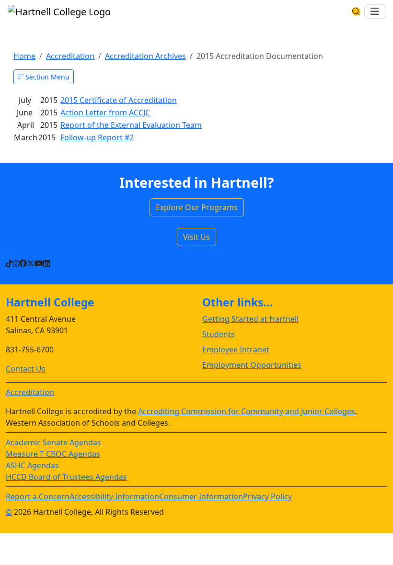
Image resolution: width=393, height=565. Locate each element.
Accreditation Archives (145, 56)
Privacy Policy (267, 496)
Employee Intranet (235, 349)
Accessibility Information (114, 496)
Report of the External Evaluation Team (131, 125)
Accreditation (70, 56)
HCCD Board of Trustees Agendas (66, 477)
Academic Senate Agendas (53, 442)
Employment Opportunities (251, 365)
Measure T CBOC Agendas (53, 454)
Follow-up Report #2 (97, 137)
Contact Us (26, 368)
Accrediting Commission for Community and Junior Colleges (246, 411)
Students (218, 334)
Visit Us (196, 237)
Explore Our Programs (197, 207)
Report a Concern (37, 496)
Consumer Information (201, 496)
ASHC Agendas (32, 465)
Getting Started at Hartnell (250, 319)
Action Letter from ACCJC (105, 112)
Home (24, 56)
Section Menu (46, 76)
